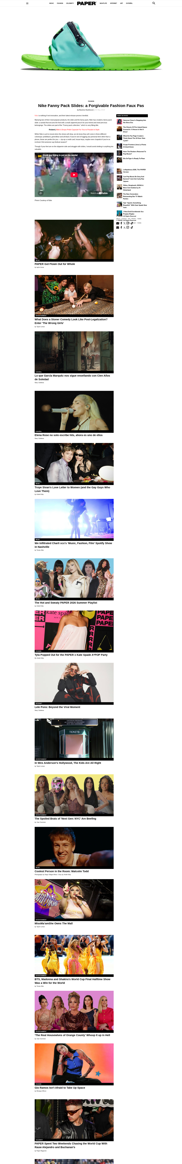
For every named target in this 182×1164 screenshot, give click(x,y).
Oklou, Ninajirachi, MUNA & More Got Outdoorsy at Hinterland (133, 187)
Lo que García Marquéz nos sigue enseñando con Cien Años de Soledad (72, 377)
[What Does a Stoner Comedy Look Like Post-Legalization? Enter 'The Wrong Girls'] (74, 294)
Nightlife (103, 3)
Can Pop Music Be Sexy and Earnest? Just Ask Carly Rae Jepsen (133, 179)
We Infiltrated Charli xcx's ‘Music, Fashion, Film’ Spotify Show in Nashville (73, 545)
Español (129, 3)
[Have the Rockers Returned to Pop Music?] (119, 153)
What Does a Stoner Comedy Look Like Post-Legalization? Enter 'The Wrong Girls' (71, 321)
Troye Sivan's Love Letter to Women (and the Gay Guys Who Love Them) (72, 489)
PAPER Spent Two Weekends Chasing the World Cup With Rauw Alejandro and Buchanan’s (71, 1145)
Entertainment (41, 315)
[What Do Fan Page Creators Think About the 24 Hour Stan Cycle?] (119, 137)
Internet (113, 3)
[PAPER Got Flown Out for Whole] (74, 239)
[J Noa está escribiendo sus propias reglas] (119, 213)
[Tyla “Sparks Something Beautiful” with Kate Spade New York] (119, 204)
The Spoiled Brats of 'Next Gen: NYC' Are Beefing (65, 818)
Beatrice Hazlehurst (86, 110)
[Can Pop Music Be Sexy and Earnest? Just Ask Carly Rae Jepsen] (119, 178)
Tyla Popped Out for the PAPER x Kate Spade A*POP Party (71, 654)
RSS (129, 218)
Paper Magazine (41, 1151)
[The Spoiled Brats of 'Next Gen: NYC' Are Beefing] (74, 794)
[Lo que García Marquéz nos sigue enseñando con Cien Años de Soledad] (74, 351)
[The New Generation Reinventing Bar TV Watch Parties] (119, 195)
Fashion (60, 3)
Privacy (133, 218)
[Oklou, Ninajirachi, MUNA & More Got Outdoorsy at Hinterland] (119, 186)
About (118, 218)
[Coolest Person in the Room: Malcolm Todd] (74, 846)
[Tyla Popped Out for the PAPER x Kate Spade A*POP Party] (74, 630)
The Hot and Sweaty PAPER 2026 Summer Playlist (66, 602)
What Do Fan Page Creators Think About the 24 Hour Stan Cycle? (134, 138)
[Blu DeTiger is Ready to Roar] (119, 160)
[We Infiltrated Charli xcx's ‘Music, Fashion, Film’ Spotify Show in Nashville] (74, 518)
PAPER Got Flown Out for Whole (55, 263)
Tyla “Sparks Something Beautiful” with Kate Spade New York (135, 205)
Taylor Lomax (41, 326)
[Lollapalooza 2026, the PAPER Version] (119, 171)
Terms (139, 218)
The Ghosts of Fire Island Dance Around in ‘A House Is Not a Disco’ (135, 129)
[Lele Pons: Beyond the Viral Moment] (74, 682)
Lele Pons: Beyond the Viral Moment (57, 707)
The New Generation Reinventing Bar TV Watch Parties (132, 196)
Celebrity (70, 3)
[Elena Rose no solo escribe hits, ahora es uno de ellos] (74, 410)
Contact (124, 218)
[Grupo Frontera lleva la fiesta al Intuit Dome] (119, 146)
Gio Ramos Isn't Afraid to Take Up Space (60, 1087)
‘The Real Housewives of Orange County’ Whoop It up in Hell (72, 1035)
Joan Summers (41, 822)
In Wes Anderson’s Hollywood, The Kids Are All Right (68, 762)
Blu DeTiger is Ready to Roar (134, 158)
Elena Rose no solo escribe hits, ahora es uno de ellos (69, 435)
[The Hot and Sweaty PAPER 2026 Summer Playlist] (74, 578)
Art (121, 3)
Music (51, 3)
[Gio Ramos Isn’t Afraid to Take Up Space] (74, 1063)
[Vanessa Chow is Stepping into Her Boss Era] (119, 121)
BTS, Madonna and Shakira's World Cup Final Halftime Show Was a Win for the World (72, 981)
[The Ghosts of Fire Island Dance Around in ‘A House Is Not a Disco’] (119, 128)
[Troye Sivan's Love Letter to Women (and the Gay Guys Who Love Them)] (74, 462)
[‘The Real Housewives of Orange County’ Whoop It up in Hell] (74, 1010)
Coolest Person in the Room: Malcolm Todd (62, 871)
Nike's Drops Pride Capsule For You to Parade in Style (77, 130)
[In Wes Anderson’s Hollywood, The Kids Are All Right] (74, 738)
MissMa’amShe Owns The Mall (54, 923)
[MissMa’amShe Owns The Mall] (74, 899)
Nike (36, 115)
